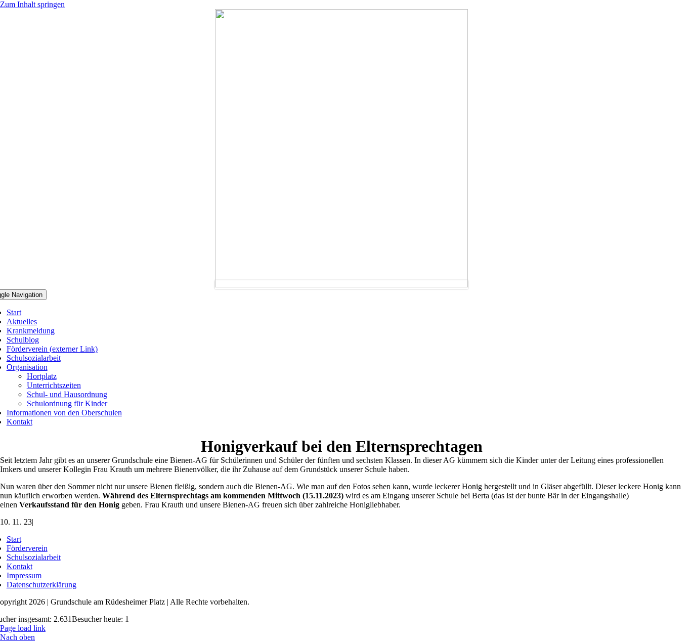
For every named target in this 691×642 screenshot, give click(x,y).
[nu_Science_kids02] (341, 284)
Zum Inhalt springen (32, 4)
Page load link (23, 628)
